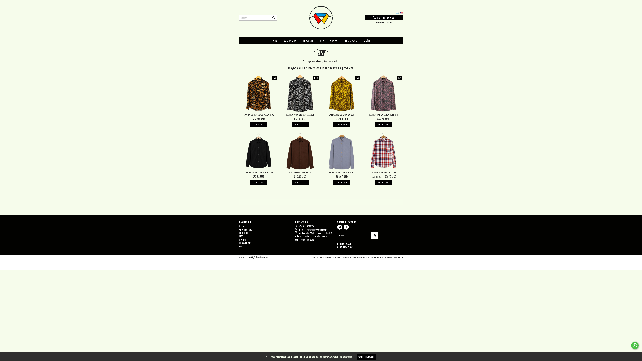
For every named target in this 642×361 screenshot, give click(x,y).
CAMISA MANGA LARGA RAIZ (300, 172)
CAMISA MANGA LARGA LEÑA (383, 172)
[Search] (273, 18)
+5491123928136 (306, 226)
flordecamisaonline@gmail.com (313, 229)
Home (274, 40)
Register (380, 22)
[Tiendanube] (253, 258)
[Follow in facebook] (346, 227)
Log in (389, 22)
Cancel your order (395, 257)
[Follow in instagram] (339, 227)
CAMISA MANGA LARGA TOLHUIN (383, 114)
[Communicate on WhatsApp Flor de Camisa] (635, 345)
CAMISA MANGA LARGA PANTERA (258, 172)
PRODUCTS (308, 40)
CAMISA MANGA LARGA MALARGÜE (258, 114)
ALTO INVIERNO (290, 40)
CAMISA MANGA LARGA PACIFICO (341, 172)
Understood (366, 356)
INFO (322, 40)
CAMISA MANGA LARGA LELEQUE (300, 114)
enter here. (379, 257)
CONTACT (334, 40)
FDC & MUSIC (351, 40)
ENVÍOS (367, 40)
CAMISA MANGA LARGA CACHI (342, 114)
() (386, 17)
